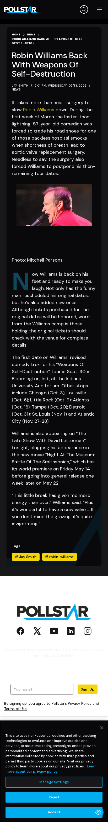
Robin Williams (38, 110)
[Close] (101, 728)
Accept (54, 812)
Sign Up (87, 689)
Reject (54, 797)
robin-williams (59, 556)
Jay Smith (25, 556)
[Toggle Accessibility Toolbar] (98, 812)
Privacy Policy (79, 703)
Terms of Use (15, 708)
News (16, 89)
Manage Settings (54, 782)
